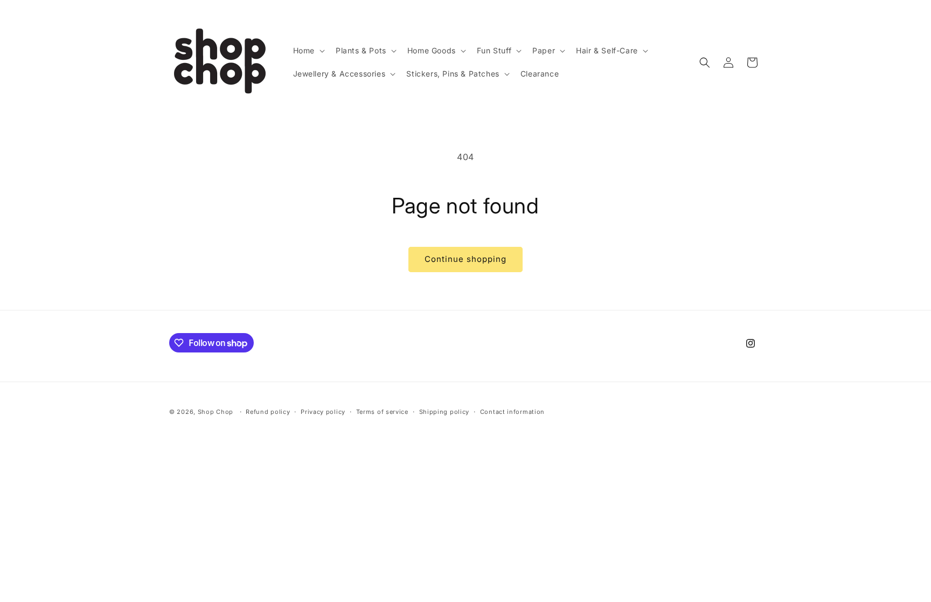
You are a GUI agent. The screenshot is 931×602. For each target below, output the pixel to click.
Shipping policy (444, 412)
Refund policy (268, 412)
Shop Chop (215, 412)
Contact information (512, 412)
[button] (308, 50)
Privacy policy (323, 412)
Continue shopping (465, 259)
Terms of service (382, 412)
